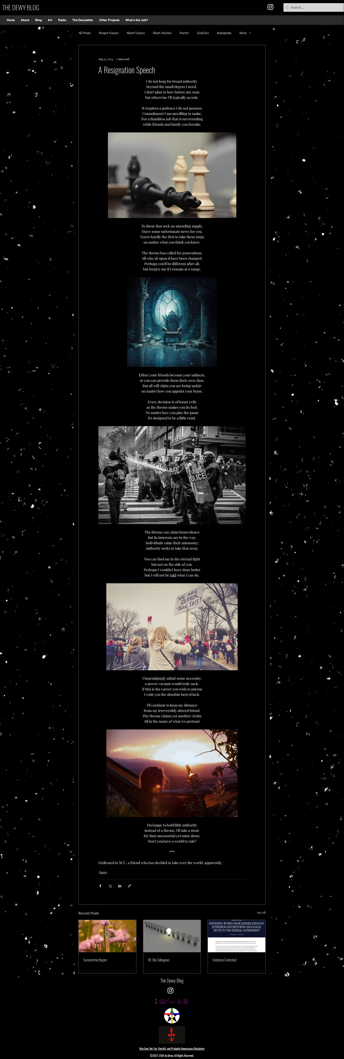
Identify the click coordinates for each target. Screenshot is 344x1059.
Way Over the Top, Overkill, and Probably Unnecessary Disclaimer (172, 1048)
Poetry (184, 33)
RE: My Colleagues (158, 959)
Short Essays (136, 33)
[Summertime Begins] (107, 936)
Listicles (203, 33)
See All (261, 912)
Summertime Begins (95, 959)
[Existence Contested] (236, 936)
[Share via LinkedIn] (120, 886)
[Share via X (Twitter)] (110, 886)
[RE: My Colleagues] (172, 936)
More (243, 33)
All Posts (84, 33)
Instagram (224, 33)
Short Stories (162, 33)
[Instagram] (270, 7)
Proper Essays (109, 33)
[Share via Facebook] (100, 886)
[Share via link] (129, 886)
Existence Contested (224, 959)
